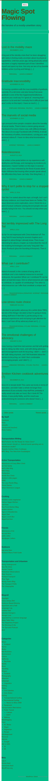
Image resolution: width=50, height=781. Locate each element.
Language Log (7, 608)
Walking (7, 717)
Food (3, 722)
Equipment (8, 705)
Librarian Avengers (8, 613)
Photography (6, 676)
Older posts (7, 413)
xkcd (3, 630)
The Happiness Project (10, 623)
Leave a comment (26, 74)
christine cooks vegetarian (11, 500)
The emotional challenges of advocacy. (19, 336)
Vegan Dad (6, 514)
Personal (13, 74)
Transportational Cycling (19, 326)
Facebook (5, 420)
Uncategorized (7, 734)
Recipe (6, 732)
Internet (12, 145)
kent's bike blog (7, 468)
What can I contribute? (15, 263)
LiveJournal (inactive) (9, 427)
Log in (4, 761)
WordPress (29, 776)
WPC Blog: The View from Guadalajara (16, 451)
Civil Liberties (9, 690)
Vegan (6, 727)
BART (8, 715)
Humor (4, 647)
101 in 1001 (6, 744)
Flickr (3, 423)
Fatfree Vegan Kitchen (10, 502)
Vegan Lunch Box (8, 517)
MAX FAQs (6, 471)
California (5, 659)
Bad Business (7, 651)
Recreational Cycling (11, 700)
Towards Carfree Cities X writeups (14, 449)
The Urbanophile (8, 586)
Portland (13, 108)
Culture (4, 656)
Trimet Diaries (7, 485)
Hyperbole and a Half (9, 605)
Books (4, 649)
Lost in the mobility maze (17, 47)
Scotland (7, 644)
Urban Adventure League (11, 488)
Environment (6, 654)
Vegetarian (8, 729)
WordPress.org (7, 768)
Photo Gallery (7, 430)
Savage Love (6, 615)
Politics (29, 108)
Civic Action (8, 693)
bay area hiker (7, 550)
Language (5, 681)
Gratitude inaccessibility (16, 81)
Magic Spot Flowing (18, 14)
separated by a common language (14, 618)
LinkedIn (5, 425)
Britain (4, 642)
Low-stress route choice (16, 301)
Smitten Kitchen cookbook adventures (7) (25, 375)
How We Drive (7, 567)
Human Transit (7, 569)
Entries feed (6, 763)
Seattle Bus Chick (8, 475)
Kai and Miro (6, 533)
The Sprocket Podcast (10, 627)
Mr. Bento (7, 724)
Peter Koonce (7, 574)
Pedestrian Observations (11, 572)
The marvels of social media (19, 115)
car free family (7, 466)
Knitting (4, 686)
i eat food (5, 504)
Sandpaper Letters (8, 538)
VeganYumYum (7, 519)
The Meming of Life (9, 625)
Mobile (4, 664)
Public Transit (9, 710)
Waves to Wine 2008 (14, 703)
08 (5, 749)
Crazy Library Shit (8, 601)
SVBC (4, 480)
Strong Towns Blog (8, 581)
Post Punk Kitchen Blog (10, 507)
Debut (36, 776)
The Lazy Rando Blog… (10, 483)
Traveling (5, 669)
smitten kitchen (7, 509)
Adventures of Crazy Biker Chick (13, 463)
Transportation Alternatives (20, 293)
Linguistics (8, 683)
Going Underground (9, 564)
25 (5, 746)
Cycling (42, 326)
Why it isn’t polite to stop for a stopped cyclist (25, 188)
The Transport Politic (9, 584)
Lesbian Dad (6, 610)
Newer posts (42, 413)
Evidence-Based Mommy (11, 603)
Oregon (4, 671)
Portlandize (6, 473)
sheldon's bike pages (9, 478)
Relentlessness (11, 152)
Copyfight (5, 598)
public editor (6, 536)
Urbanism (13, 365)
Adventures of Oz (8, 531)
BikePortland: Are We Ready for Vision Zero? (18, 442)
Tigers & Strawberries (9, 512)
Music (4, 666)
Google (6, 742)
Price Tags (5, 579)
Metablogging (7, 720)
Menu (25, 5)
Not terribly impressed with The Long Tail (24, 225)
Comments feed (7, 766)
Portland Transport (8, 577)
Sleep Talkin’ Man (8, 620)
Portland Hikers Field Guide (12, 553)
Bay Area (7, 661)
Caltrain (9, 712)
